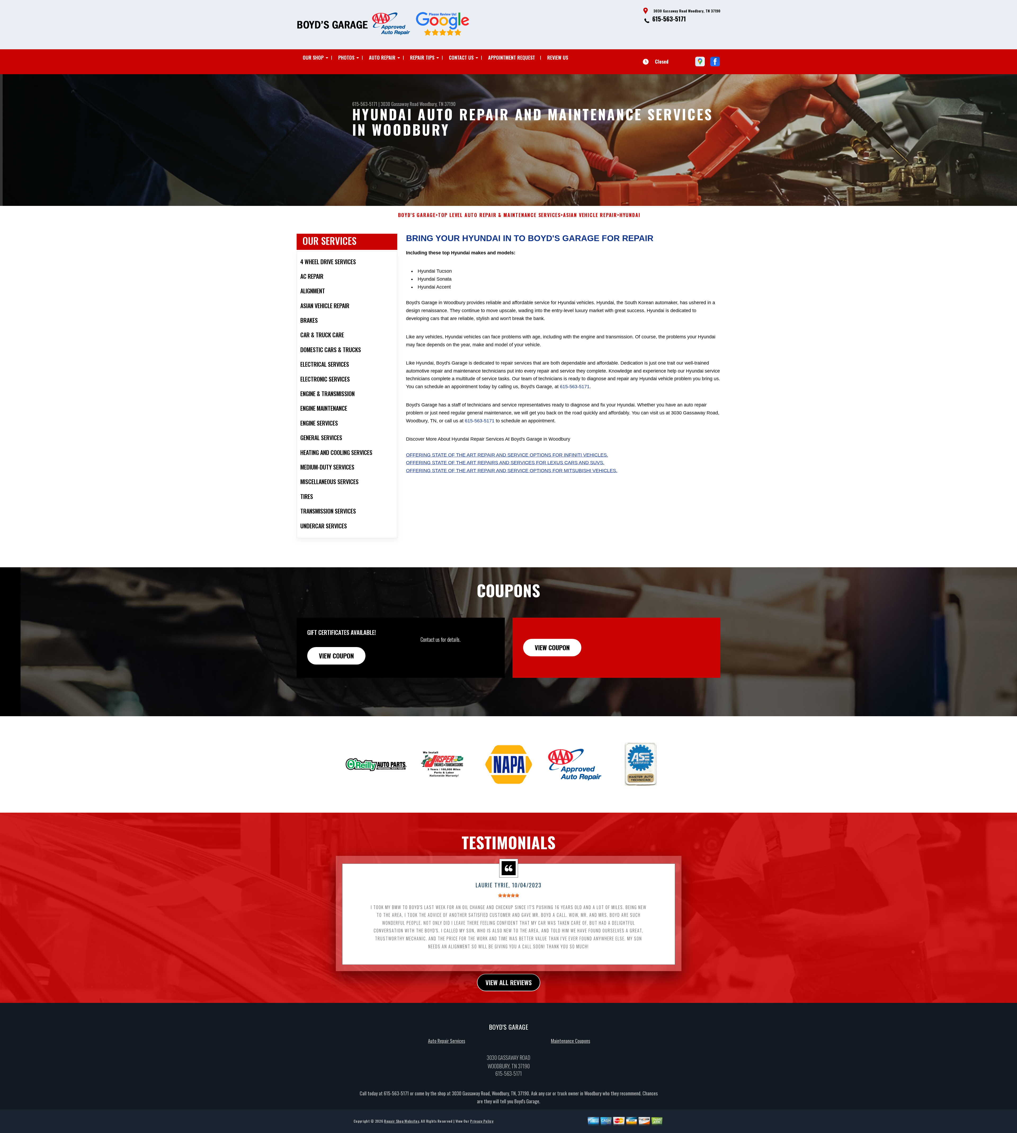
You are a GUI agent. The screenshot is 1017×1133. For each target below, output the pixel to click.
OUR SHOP (313, 57)
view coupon (336, 655)
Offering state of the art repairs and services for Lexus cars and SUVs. (505, 462)
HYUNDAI (629, 215)
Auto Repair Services (446, 1040)
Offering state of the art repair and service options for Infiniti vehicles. (507, 455)
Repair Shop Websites (401, 1121)
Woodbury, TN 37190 (438, 103)
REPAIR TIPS (422, 57)
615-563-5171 (669, 18)
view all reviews (508, 982)
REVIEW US (557, 57)
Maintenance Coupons (570, 1040)
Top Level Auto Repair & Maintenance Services (499, 215)
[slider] (508, 895)
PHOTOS (346, 57)
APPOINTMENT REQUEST (511, 57)
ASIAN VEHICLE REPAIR (590, 215)
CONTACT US (461, 57)
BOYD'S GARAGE (417, 215)
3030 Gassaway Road (399, 103)
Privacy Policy (481, 1121)
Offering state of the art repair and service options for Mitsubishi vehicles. (511, 470)
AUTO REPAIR (382, 57)
